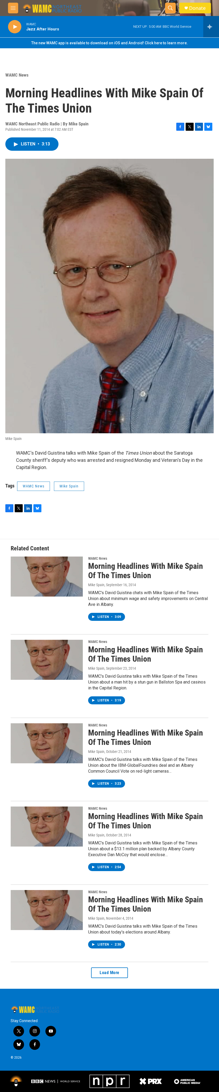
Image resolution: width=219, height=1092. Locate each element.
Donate (197, 8)
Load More (109, 972)
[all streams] (211, 26)
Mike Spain (69, 486)
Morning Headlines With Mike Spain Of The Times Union (145, 570)
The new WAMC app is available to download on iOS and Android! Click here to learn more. (109, 43)
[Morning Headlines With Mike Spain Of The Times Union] (47, 577)
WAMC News (17, 75)
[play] (14, 27)
